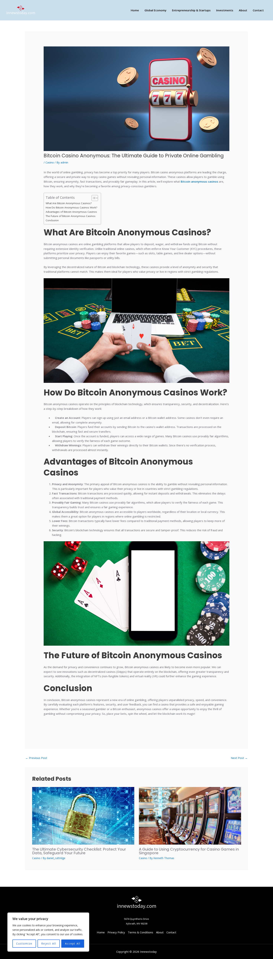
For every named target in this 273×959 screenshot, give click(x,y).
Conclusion (52, 220)
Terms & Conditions (140, 932)
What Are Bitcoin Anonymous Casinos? (69, 203)
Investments (224, 10)
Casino (50, 162)
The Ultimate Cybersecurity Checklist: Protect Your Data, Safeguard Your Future (79, 851)
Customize (24, 943)
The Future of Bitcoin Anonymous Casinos (70, 216)
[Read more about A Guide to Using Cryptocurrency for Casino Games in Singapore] (190, 815)
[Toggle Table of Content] (93, 198)
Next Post (239, 758)
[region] (48, 932)
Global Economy (155, 10)
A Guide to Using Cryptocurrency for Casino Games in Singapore (189, 851)
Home (135, 10)
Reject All (48, 943)
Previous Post (36, 758)
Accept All (72, 943)
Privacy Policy (116, 932)
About (243, 10)
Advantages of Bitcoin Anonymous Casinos (71, 211)
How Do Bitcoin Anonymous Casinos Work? (71, 207)
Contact (258, 10)
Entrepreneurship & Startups (191, 10)
